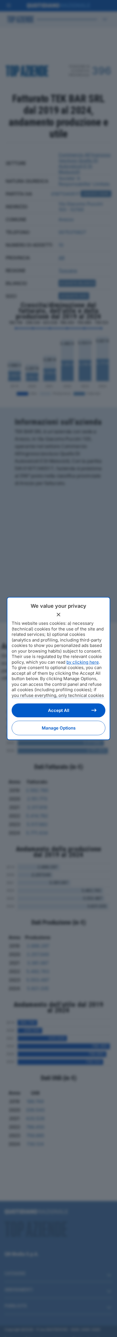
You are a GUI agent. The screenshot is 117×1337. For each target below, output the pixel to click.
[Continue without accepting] (58, 614)
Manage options (59, 728)
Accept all (58, 710)
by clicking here (82, 662)
